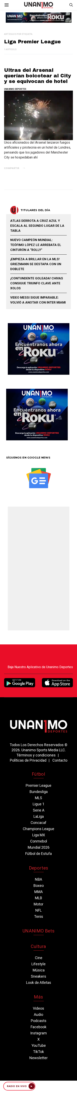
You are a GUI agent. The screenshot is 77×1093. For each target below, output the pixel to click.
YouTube (38, 1045)
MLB (38, 898)
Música (39, 970)
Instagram (38, 1033)
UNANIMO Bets (38, 930)
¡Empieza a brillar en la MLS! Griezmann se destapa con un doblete (35, 264)
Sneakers (38, 976)
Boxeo (38, 885)
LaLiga (38, 816)
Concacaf (38, 822)
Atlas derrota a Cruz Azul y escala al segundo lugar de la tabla (37, 226)
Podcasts (38, 1021)
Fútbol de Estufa (38, 853)
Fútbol (38, 774)
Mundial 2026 (38, 847)
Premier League (38, 785)
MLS (38, 798)
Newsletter (38, 1058)
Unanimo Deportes (15, 89)
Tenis (38, 916)
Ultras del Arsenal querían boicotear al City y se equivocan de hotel (37, 75)
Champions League (38, 829)
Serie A (38, 810)
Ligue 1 (38, 804)
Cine (38, 958)
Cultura (38, 946)
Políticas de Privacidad (28, 760)
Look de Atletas (38, 982)
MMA (38, 892)
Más (38, 997)
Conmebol (38, 841)
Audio (38, 1014)
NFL (38, 910)
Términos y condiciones (36, 755)
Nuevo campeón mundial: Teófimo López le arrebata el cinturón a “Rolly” (35, 245)
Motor (38, 904)
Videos (38, 1008)
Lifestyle (38, 964)
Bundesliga (39, 791)
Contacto (59, 760)
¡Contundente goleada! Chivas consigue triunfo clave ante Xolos (36, 283)
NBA (38, 879)
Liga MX (38, 835)
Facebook (38, 1027)
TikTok (38, 1051)
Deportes (38, 868)
